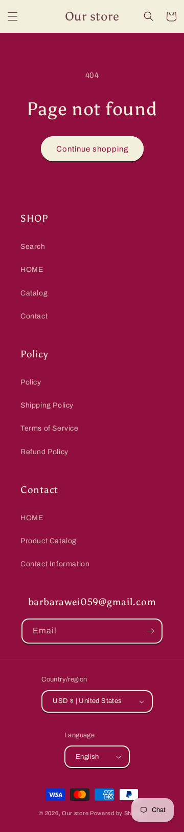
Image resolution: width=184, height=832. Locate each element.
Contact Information (54, 564)
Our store (75, 813)
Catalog (34, 293)
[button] (13, 16)
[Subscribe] (150, 631)
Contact (34, 316)
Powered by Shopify (117, 813)
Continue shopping (92, 149)
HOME (31, 269)
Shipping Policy (47, 405)
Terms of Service (49, 428)
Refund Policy (44, 452)
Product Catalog (48, 541)
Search (32, 246)
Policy (30, 382)
